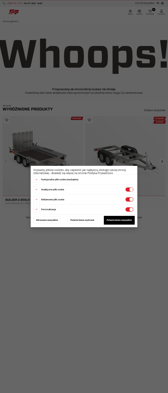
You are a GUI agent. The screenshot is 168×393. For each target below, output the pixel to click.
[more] (36, 179)
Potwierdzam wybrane (82, 220)
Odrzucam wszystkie (47, 220)
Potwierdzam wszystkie (119, 220)
